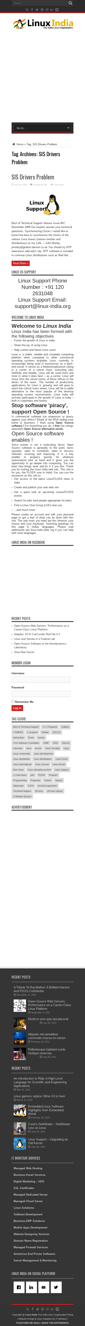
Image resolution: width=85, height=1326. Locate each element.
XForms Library (55, 791)
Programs (35, 780)
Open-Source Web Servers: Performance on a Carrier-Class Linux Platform (49, 1004)
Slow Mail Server (24, 652)
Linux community (21, 753)
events (41, 737)
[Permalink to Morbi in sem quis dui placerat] (20, 1028)
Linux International (22, 764)
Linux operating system (39, 769)
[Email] (44, 1287)
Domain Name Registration (31, 1240)
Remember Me (23, 701)
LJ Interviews (20, 775)
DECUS (56, 732)
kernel (38, 748)
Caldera (65, 727)
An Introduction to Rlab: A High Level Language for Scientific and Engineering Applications (40, 1082)
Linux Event (61, 759)
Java (28, 748)
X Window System (22, 796)
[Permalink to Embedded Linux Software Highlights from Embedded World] (20, 1116)
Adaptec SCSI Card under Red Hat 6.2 (37, 634)
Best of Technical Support (26, 727)
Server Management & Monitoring (35, 1260)
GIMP (46, 743)
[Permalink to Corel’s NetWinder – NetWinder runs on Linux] (20, 1133)
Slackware (18, 785)
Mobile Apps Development (30, 1227)
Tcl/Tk (31, 785)
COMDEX (18, 732)
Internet (66, 743)
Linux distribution (21, 759)
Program (53, 775)
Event (31, 737)
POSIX (41, 775)
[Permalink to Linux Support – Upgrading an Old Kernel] (20, 1149)
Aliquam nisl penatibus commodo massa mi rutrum (47, 1036)
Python (47, 780)
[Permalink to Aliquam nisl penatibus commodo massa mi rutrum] (20, 1043)
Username (18, 673)
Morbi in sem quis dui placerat (48, 1019)
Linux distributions (43, 759)
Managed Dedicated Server (31, 1194)
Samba (58, 780)
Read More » (20, 263)
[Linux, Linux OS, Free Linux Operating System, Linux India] (42, 26)
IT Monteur (61, 1319)
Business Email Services (29, 1174)
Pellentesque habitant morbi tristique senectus (46, 1051)
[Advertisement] (42, 75)
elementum (18, 737)
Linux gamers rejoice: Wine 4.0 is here (39, 1096)
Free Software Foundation (26, 743)
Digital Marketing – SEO (29, 1181)
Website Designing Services (31, 1234)
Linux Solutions (24, 1207)
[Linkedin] (32, 1287)
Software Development (28, 1214)
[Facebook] (20, 1287)
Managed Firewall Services (31, 1247)
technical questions (47, 785)
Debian (45, 732)
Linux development (43, 753)
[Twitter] (57, 1287)
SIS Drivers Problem (33, 177)
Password (18, 687)
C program (32, 732)
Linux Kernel (59, 764)
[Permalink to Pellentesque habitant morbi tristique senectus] (20, 1059)
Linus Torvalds (52, 748)
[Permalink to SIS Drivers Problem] (42, 220)
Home (20, 144)
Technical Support (22, 791)
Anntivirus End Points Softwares (34, 1253)
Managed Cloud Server (28, 1201)
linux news (18, 769)
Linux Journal (42, 764)
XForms (39, 791)
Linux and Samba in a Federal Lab (34, 638)
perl (32, 775)
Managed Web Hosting (28, 1168)
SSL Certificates (24, 1188)
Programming (20, 780)
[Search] (70, 3)
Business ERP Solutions (29, 1221)
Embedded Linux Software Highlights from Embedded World (46, 1110)
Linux (66, 748)
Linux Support (62, 769)
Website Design (26, 1319)
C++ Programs (50, 727)
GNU (55, 743)
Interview (17, 748)
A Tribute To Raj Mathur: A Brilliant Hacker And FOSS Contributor (42, 989)
